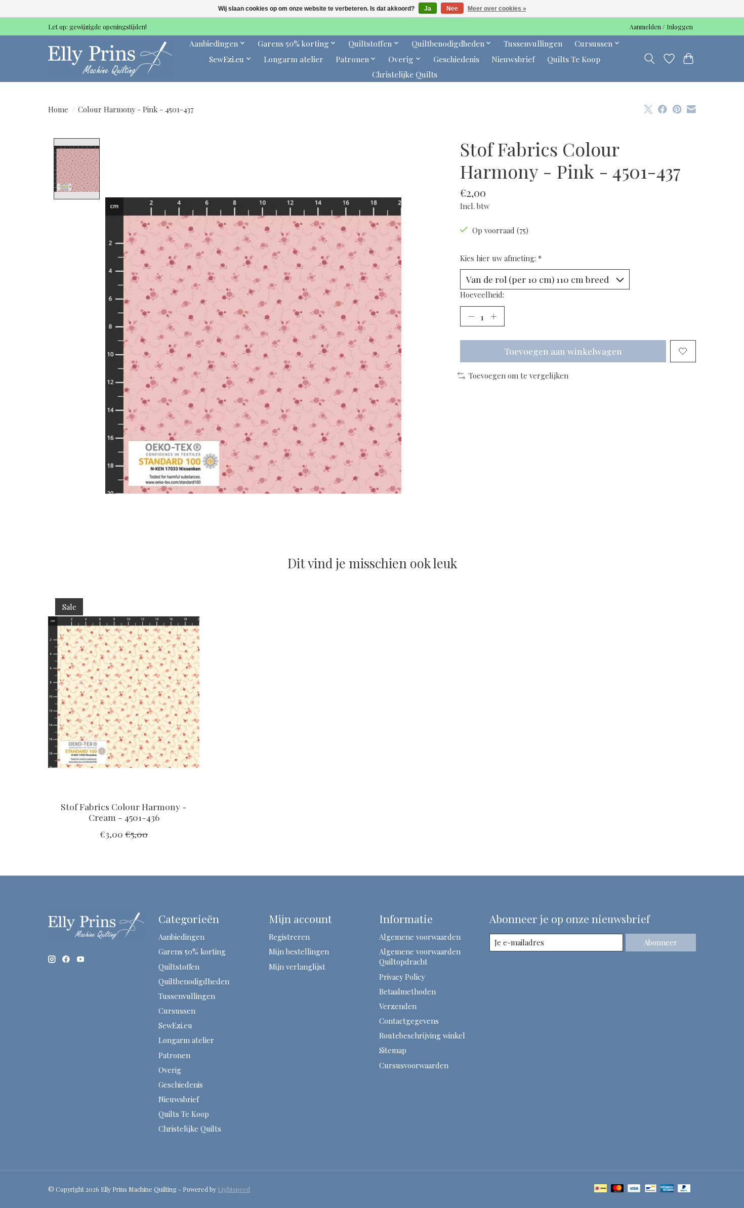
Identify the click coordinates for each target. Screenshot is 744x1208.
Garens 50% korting (192, 951)
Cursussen (176, 1011)
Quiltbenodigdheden (193, 981)
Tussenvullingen (533, 43)
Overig (169, 1070)
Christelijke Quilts (404, 74)
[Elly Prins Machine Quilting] (110, 58)
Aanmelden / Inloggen (661, 27)
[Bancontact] (650, 1189)
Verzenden (398, 1006)
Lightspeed (234, 1189)
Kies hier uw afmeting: (501, 258)
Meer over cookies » (497, 8)
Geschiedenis (456, 59)
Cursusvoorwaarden (413, 1065)
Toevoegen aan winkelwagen (563, 351)
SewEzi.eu (175, 1025)
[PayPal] (684, 1189)
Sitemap (392, 1050)
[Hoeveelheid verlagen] (471, 316)
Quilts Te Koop (573, 59)
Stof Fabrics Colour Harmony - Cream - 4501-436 (124, 812)
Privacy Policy (402, 977)
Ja (427, 8)
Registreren (289, 937)
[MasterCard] (617, 1189)
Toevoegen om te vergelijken (518, 375)
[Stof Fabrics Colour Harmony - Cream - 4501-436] (123, 692)
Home (58, 109)
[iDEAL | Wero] (600, 1189)
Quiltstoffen (178, 967)
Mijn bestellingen (299, 951)
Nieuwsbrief (513, 59)
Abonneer (660, 942)
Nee (452, 8)
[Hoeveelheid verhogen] (493, 316)
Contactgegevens (409, 1021)
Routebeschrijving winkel (422, 1035)
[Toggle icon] (649, 59)
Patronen (174, 1055)
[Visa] (634, 1189)
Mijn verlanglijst (297, 967)
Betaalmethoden (407, 991)
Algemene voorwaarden (420, 937)
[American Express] (667, 1189)
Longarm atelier (293, 59)
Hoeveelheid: (482, 294)
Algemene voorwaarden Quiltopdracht (420, 956)
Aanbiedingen (181, 937)
